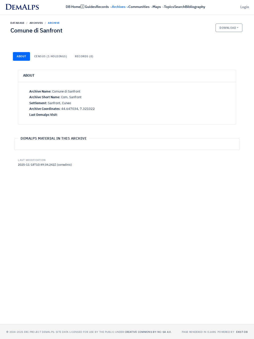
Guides (90, 7)
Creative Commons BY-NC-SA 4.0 (148, 331)
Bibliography (195, 7)
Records (102, 7)
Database (17, 22)
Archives (119, 7)
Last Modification (32, 159)
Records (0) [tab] (84, 56)
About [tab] (21, 56)
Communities (139, 7)
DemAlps (22, 8)
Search (179, 7)
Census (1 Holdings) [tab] (50, 56)
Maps (157, 7)
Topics (169, 7)
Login (244, 7)
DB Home (73, 7)
